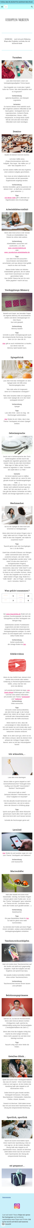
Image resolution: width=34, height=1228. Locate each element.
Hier (4, 343)
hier (24, 644)
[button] (2, 6)
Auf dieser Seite (10, 198)
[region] (17, 2)
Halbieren (18, 699)
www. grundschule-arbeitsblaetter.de (17, 252)
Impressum (6, 1197)
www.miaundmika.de (13, 614)
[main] (17, 19)
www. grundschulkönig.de (17, 248)
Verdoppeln (26, 697)
